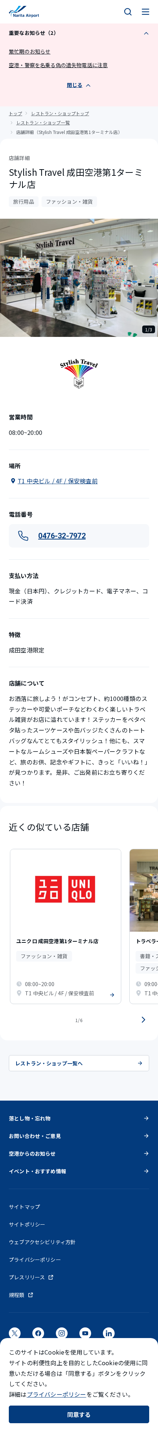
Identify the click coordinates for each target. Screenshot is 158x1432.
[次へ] (143, 1020)
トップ (15, 113)
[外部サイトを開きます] (15, 1335)
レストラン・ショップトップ (60, 113)
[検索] (128, 12)
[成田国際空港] (24, 12)
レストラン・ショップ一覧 (43, 122)
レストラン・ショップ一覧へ (49, 1063)
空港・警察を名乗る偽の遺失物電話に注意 (58, 65)
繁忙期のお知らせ (29, 51)
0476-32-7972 (62, 535)
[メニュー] (145, 12)
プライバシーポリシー (56, 1394)
